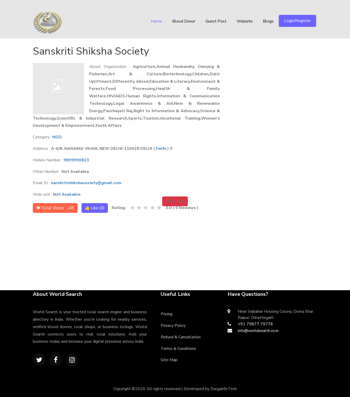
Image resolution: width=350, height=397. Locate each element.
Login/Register (297, 21)
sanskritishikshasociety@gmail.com (86, 183)
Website (245, 21)
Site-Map (169, 360)
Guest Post (216, 21)
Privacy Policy (173, 325)
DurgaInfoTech (223, 389)
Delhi (161, 148)
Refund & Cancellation (181, 337)
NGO (57, 137)
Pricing (166, 314)
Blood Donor (183, 21)
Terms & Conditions (178, 348)
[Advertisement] (276, 76)
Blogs (268, 21)
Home (156, 21)
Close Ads (175, 201)
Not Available (67, 194)
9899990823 (76, 160)
